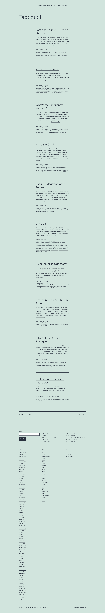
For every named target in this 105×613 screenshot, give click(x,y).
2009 (40, 52)
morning (50, 91)
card (46, 242)
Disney (65, 284)
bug (45, 88)
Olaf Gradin (68, 439)
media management (40, 247)
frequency (43, 130)
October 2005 (22, 571)
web (65, 250)
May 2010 (21, 480)
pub (53, 248)
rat (53, 91)
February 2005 (22, 586)
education (38, 363)
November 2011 (22, 467)
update (66, 91)
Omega (75, 433)
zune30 (57, 92)
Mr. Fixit (44, 474)
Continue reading (58, 45)
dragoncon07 (55, 397)
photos (59, 209)
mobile (41, 170)
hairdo (56, 53)
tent (56, 55)
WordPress (83, 607)
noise (40, 132)
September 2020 (22, 452)
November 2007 (22, 525)
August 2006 (21, 553)
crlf (48, 324)
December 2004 (22, 590)
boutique (51, 362)
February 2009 (22, 497)
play (57, 170)
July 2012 (21, 463)
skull (38, 211)
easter (65, 88)
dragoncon (49, 397)
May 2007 (21, 536)
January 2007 (22, 543)
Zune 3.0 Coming (46, 144)
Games (43, 463)
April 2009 (21, 495)
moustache (38, 55)
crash (65, 242)
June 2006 (21, 556)
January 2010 (22, 486)
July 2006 (21, 555)
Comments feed (69, 456)
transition (63, 55)
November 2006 (22, 547)
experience (38, 130)
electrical (60, 129)
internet (51, 168)
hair (53, 53)
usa (60, 132)
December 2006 (22, 545)
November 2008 (22, 502)
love (58, 245)
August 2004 (22, 597)
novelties (50, 365)
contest (40, 397)
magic (40, 91)
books (54, 167)
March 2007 (21, 540)
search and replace (56, 325)
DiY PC (43, 460)
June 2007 (21, 534)
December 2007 (22, 523)
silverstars (40, 366)
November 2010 (22, 473)
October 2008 (22, 504)
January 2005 (22, 588)
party (66, 247)
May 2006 (21, 558)
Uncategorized (45, 495)
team (62, 91)
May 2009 (21, 493)
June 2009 (21, 491)
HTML (46, 168)
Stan (48, 55)
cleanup (60, 52)
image (61, 53)
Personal (44, 480)
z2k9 (52, 92)
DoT (46, 208)
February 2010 (22, 484)
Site (43, 487)
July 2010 (21, 478)
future (61, 208)
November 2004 (22, 592)
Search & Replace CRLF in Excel (78, 437)
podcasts (44, 248)
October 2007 (22, 527)
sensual (63, 365)
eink (50, 208)
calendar (56, 284)
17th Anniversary (46, 441)
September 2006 (22, 551)
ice (62, 89)
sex (39, 171)
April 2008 (21, 515)
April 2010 (21, 482)
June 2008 (21, 512)
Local (43, 360)
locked (37, 91)
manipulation (65, 324)
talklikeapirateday (41, 400)
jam (64, 53)
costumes (45, 397)
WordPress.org (69, 458)
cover (40, 208)
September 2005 (22, 573)
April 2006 (21, 560)
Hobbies (44, 465)
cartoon (61, 284)
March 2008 (21, 517)
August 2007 (21, 530)
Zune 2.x (41, 223)
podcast (39, 248)
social (42, 171)
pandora (50, 170)
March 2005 (21, 584)
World (43, 501)
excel (53, 324)
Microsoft (46, 91)
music (42, 55)
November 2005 (22, 570)
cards (48, 242)
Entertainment (47, 50)
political (60, 365)
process (50, 248)
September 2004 (22, 596)
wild (67, 250)
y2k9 (49, 92)
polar (47, 248)
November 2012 (22, 461)
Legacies (44, 435)
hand (56, 89)
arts (47, 52)
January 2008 (22, 521)
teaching (55, 132)
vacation (41, 92)
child (53, 52)
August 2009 (21, 489)
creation (37, 244)
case (51, 242)
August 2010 (21, 476)
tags (49, 250)
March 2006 (21, 562)
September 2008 (22, 506)
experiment (45, 53)
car (43, 242)
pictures (54, 170)
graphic (37, 209)
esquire (57, 208)
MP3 (44, 170)
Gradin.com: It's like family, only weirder (52, 5)
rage (60, 170)
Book (43, 88)
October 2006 (22, 549)
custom (41, 244)
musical (45, 55)
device (59, 88)
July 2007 (21, 532)
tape (46, 400)
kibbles (43, 469)
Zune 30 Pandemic (47, 69)
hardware (59, 89)
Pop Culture (54, 241)
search (55, 91)
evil (60, 244)
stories (51, 55)
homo (43, 209)
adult (40, 362)
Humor (50, 396)
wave (62, 132)
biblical (49, 52)
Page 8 (30, 414)
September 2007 (22, 528)
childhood (56, 52)
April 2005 (21, 583)
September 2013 (22, 456)
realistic (64, 286)
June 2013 (21, 458)
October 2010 (22, 474)
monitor (52, 247)
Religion (44, 484)
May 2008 (21, 514)
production (66, 209)
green (53, 89)
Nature (51, 286)
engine (64, 129)
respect (60, 248)
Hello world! (45, 433)
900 (40, 242)
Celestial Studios (46, 456)
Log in (67, 452)
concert (64, 52)
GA (48, 53)
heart (48, 130)
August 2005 (21, 575)
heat (59, 53)
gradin (51, 53)
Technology (47, 86)
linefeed (60, 324)
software (46, 171)
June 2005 (21, 579)
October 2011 (22, 469)
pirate (54, 286)
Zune (54, 92)
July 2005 (21, 577)
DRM (47, 244)
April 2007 (21, 538)
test (51, 171)
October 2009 (22, 487)
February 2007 (22, 542)
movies (47, 286)
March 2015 (21, 454)
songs (41, 250)
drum (45, 129)
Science (44, 486)
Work (45, 92)
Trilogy (54, 287)
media (62, 168)
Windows (38, 251)
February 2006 (22, 564)
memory (61, 130)
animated (50, 284)
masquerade (55, 399)
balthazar (47, 167)
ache (43, 52)
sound (59, 91)
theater (59, 55)
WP (66, 55)
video (61, 171)
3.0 (40, 167)
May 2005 (21, 581)
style (54, 55)
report (64, 170)
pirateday (67, 399)
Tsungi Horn (72, 435)
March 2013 (21, 460)
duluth (37, 53)
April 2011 (21, 471)
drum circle (48, 129)
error (68, 88)
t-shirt (44, 366)
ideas (51, 130)
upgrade (37, 92)
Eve (41, 53)
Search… (21, 431)
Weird (43, 497)
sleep (41, 287)
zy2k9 (60, 92)
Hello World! (45, 439)
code (46, 324)
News (52, 50)
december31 (49, 88)
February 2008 (22, 519)
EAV (39, 53)
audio (40, 88)
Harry (40, 209)
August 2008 (21, 508)
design (57, 167)
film (38, 286)
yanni (37, 56)
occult (54, 365)
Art (43, 50)
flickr (41, 399)
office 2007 (45, 325)
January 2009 (22, 499)
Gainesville (52, 363)
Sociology (44, 489)
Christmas (54, 242)
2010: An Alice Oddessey (51, 263)
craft (58, 242)
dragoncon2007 (61, 397)
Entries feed (68, 454)
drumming (54, 129)
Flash (37, 245)
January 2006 (22, 566)
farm (39, 399)
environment (43, 363)
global (47, 89)
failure (39, 89)
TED (43, 493)
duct (67, 52)
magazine (53, 209)
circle (42, 129)
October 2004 (22, 594)
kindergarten (55, 130)
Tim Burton (50, 287)
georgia (56, 363)
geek (65, 208)
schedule (37, 287)
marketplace (57, 168)
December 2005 (22, 568)
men (66, 53)
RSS (63, 248)
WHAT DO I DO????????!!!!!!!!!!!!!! (49, 437)
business (55, 362)
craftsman (62, 242)
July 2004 (21, 599)
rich (66, 170)
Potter (62, 209)
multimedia (59, 247)
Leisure (50, 127)
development (55, 88)
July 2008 (21, 510)
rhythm (43, 132)
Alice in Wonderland (43, 284)
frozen (42, 89)
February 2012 (22, 465)
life (59, 130)
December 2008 (22, 501)
